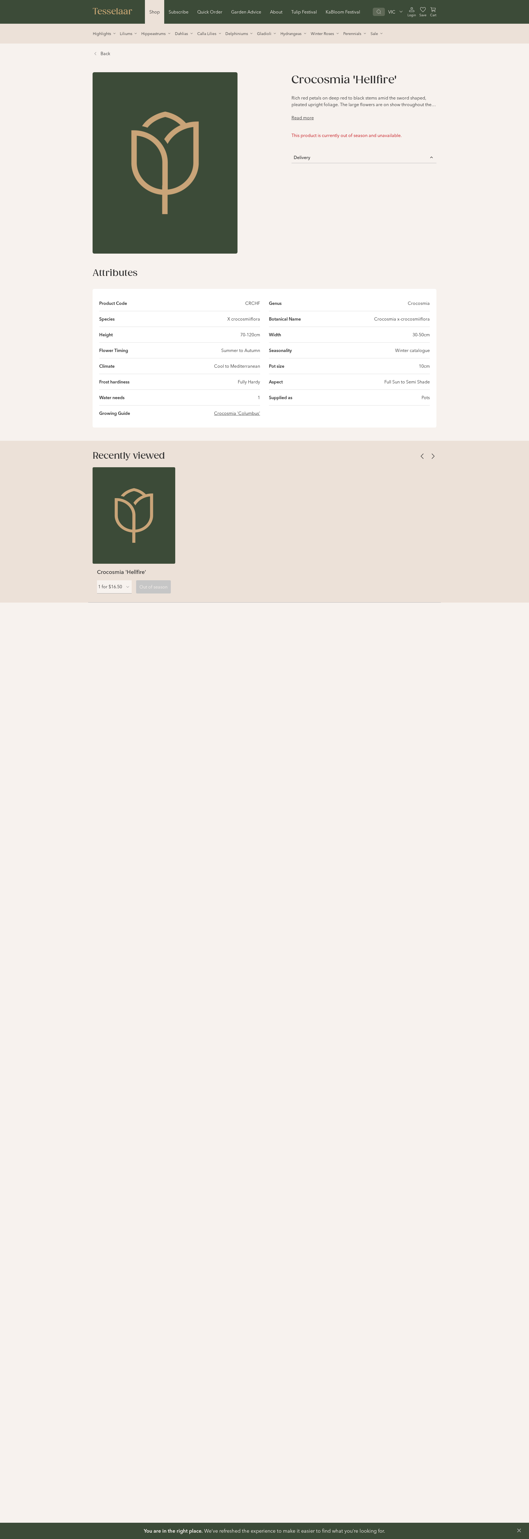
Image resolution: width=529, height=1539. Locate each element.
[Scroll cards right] (433, 456)
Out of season (153, 587)
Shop (154, 12)
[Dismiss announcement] (519, 1530)
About (276, 12)
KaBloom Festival (343, 12)
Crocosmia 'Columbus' (237, 413)
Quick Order (209, 12)
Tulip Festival (304, 12)
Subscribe (178, 12)
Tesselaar (112, 12)
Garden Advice (246, 12)
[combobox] (114, 586)
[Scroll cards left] (422, 456)
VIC (391, 12)
